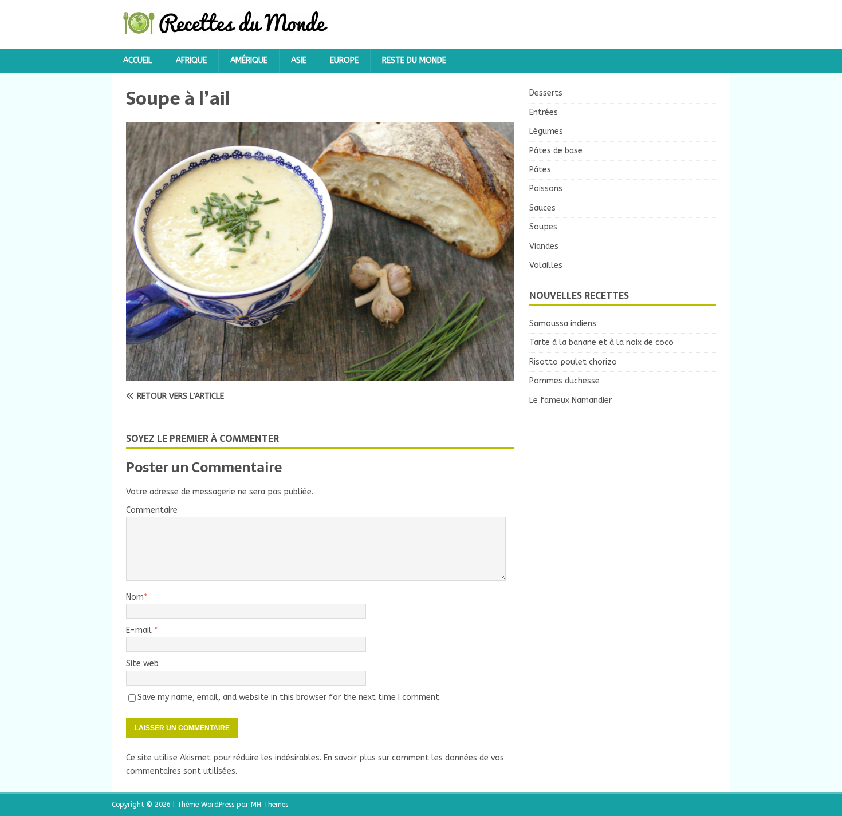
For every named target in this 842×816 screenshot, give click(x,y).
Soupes (543, 227)
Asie (298, 60)
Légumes (546, 131)
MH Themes (269, 805)
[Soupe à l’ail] (320, 373)
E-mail (140, 630)
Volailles (545, 265)
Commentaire (152, 510)
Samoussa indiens (562, 323)
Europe (344, 60)
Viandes (543, 246)
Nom (135, 597)
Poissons (545, 188)
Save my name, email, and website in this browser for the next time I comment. (289, 697)
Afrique (191, 60)
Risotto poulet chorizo (573, 362)
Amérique (248, 60)
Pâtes (540, 170)
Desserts (545, 93)
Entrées (543, 112)
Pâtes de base (556, 151)
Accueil (137, 60)
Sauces (542, 208)
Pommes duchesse (564, 381)
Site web (142, 663)
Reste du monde (414, 60)
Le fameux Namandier (570, 400)
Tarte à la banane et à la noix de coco (601, 342)
